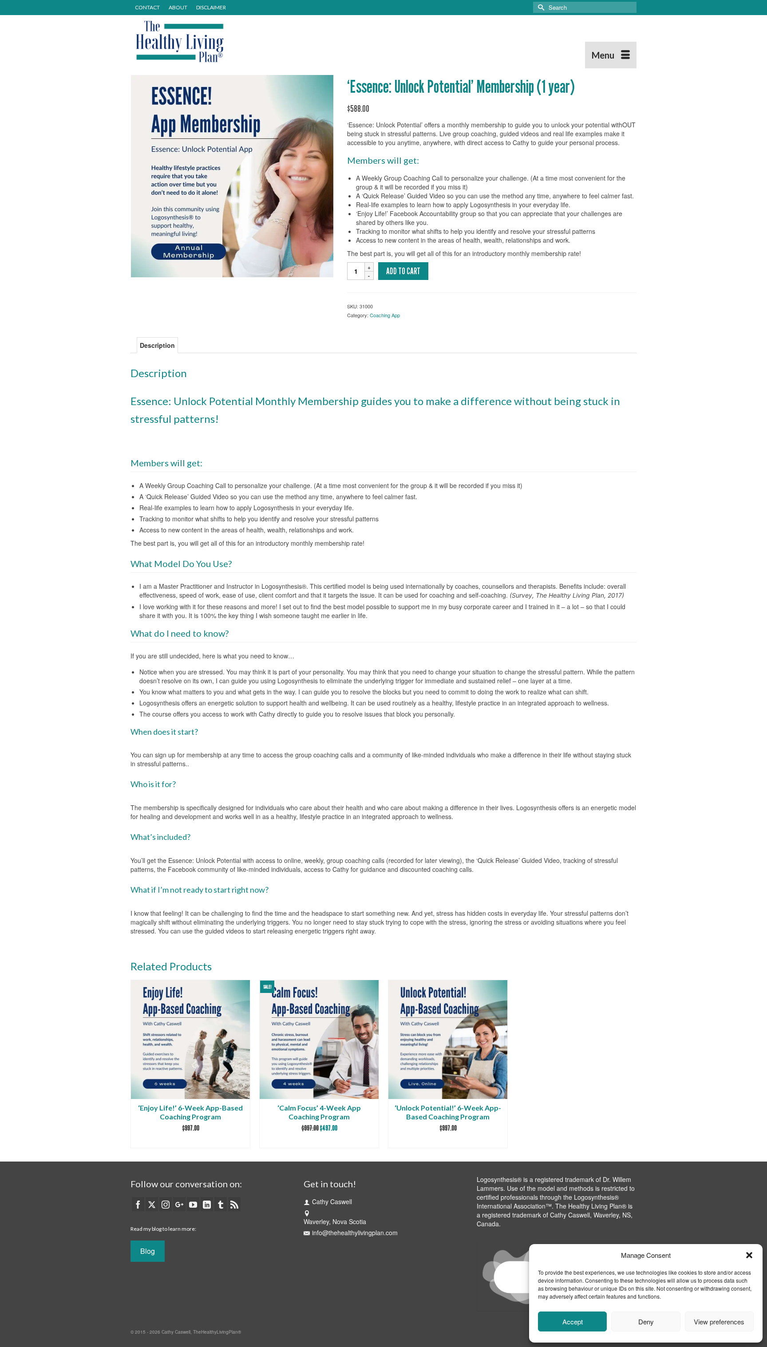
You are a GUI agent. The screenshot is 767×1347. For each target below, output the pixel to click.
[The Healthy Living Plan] (210, 41)
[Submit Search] (539, 7)
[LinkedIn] (207, 1204)
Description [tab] (157, 345)
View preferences (719, 1321)
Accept (572, 1321)
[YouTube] (193, 1204)
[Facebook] (138, 1204)
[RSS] (234, 1204)
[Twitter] (152, 1204)
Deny (646, 1321)
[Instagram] (165, 1204)
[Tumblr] (220, 1204)
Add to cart (403, 271)
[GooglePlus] (179, 1204)
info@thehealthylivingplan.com (355, 1232)
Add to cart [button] (190, 1141)
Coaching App (385, 315)
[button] (749, 1255)
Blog (147, 1251)
